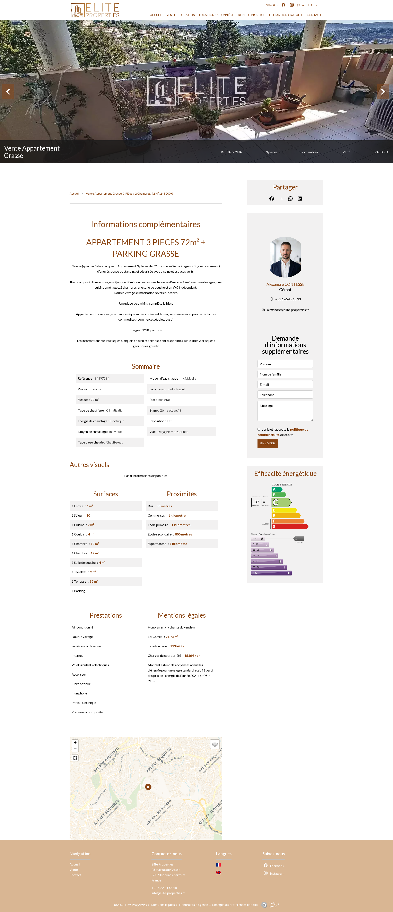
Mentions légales (163, 904)
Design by (274, 905)
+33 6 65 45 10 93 (288, 299)
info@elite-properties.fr (168, 893)
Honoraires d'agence (193, 904)
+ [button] (75, 742)
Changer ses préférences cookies (235, 904)
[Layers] (214, 744)
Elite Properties (162, 864)
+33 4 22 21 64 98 (164, 887)
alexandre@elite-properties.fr (288, 310)
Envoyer (267, 443)
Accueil (74, 193)
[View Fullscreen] (75, 758)
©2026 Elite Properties (130, 905)
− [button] (75, 748)
